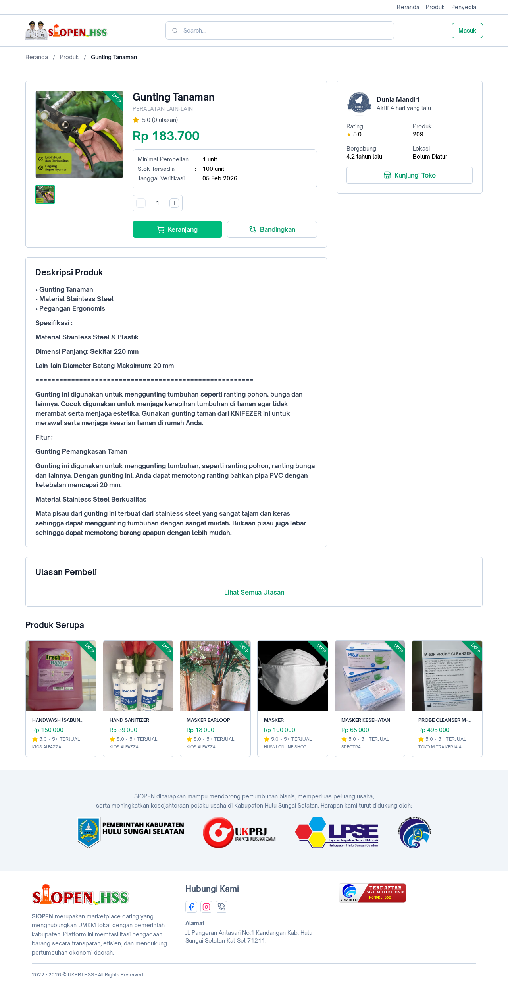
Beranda (408, 7)
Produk (435, 7)
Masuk (467, 30)
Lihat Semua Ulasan (254, 592)
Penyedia (463, 7)
